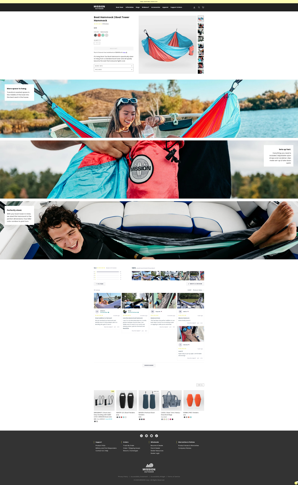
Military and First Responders (106, 448)
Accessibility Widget (158, 477)
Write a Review (197, 284)
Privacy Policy (123, 477)
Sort (190, 290)
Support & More (176, 7)
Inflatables (130, 7)
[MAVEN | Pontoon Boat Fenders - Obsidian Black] (139, 419)
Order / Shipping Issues (131, 448)
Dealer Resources (157, 451)
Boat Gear (119, 7)
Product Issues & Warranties (188, 445)
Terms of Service (174, 477)
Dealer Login (155, 453)
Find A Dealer (155, 448)
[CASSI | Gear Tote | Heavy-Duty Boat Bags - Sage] (166, 419)
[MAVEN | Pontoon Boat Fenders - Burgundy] (144, 419)
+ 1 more (117, 306)
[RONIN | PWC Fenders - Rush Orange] (188, 417)
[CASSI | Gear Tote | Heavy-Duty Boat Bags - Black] (172, 419)
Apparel (165, 7)
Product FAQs (100, 445)
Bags (138, 7)
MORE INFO (99, 66)
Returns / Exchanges (130, 451)
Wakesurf (145, 7)
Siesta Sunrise (99, 35)
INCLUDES (98, 69)
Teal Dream (102, 35)
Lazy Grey (95, 35)
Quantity (97, 40)
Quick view (104, 409)
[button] (113, 24)
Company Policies (184, 448)
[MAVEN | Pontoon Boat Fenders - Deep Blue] (142, 419)
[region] (168, 275)
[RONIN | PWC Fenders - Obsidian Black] (184, 417)
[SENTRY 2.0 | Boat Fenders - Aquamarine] (123, 417)
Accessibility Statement (139, 477)
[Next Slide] (203, 275)
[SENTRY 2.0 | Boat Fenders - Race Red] (121, 417)
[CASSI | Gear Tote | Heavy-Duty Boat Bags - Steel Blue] (162, 419)
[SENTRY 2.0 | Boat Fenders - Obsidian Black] (117, 417)
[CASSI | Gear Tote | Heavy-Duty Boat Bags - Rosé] (168, 419)
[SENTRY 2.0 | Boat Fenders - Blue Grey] (119, 417)
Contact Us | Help (102, 451)
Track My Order (128, 445)
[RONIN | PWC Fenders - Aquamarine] (191, 417)
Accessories (155, 7)
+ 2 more (145, 306)
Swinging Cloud (106, 35)
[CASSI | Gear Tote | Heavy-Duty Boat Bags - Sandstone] (164, 419)
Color (101, 32)
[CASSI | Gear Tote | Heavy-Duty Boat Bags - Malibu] (170, 419)
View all (200, 385)
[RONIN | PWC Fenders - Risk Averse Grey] (186, 417)
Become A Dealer (157, 445)
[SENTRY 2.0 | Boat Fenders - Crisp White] (125, 417)
